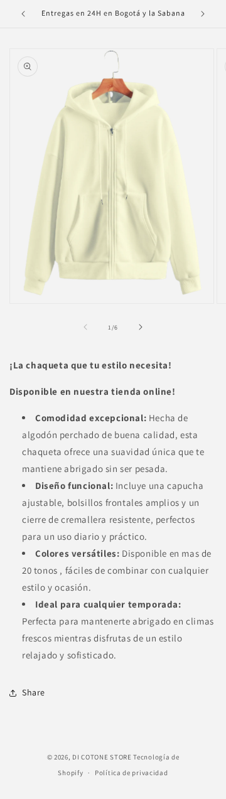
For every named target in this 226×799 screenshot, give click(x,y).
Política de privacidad (131, 772)
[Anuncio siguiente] (203, 14)
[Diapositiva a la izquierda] (85, 327)
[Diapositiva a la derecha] (140, 327)
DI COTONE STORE (102, 757)
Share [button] (33, 692)
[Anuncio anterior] (23, 14)
